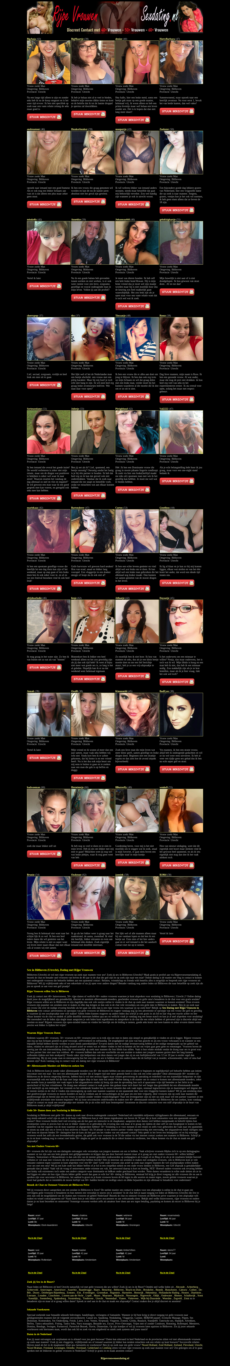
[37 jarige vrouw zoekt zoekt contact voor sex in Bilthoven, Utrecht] (48, 360)
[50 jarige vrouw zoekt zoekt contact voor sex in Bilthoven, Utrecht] (181, 173)
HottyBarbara (167, 39)
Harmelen (127, 1292)
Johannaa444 (122, 219)
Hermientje (77, 787)
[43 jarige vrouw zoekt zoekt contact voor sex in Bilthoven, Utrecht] (137, 173)
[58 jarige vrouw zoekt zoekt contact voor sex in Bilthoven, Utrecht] (181, 360)
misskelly (32, 219)
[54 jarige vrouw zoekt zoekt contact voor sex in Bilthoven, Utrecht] (48, 919)
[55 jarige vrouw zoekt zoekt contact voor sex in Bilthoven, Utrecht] (181, 263)
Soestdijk (33, 1298)
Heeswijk (138, 1292)
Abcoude (180, 1287)
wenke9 (164, 787)
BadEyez (164, 691)
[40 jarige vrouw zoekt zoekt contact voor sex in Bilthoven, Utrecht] (137, 83)
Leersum (31, 1295)
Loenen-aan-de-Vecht (72, 1295)
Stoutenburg (74, 1298)
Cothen (193, 1289)
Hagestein (115, 1292)
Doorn (36, 1292)
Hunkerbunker (79, 129)
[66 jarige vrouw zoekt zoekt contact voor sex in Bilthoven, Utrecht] (93, 831)
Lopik (89, 1295)
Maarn (97, 1295)
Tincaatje (120, 315)
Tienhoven (88, 1298)
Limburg (106, 1348)
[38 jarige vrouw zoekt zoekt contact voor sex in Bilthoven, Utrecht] (93, 735)
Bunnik (159, 1289)
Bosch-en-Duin (133, 1289)
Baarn (97, 1289)
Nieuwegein (132, 1295)
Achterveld (32, 1289)
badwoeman (33, 787)
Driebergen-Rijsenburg (53, 1292)
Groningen (59, 1348)
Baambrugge (85, 1289)
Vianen (122, 1298)
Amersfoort (60, 1289)
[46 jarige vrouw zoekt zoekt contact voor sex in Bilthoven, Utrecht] (48, 173)
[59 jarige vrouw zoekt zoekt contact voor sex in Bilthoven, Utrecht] (93, 173)
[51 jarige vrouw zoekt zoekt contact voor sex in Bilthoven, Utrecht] (48, 453)
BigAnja (31, 39)
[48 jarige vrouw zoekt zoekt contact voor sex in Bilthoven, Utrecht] (137, 360)
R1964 (163, 874)
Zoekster (164, 129)
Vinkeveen (133, 1298)
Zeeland (178, 1345)
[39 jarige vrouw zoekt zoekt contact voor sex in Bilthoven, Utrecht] (93, 83)
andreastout (33, 129)
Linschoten (54, 1295)
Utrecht (99, 1298)
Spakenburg (60, 1298)
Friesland (48, 1348)
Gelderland (93, 1348)
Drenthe (70, 1348)
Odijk (156, 1295)
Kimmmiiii (121, 691)
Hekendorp (151, 1292)
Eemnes (71, 1292)
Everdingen (89, 1292)
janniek (119, 874)
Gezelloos (165, 507)
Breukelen (148, 1289)
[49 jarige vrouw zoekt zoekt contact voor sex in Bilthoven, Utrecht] (137, 831)
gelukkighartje (168, 219)
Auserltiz (72, 1289)
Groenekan (102, 1292)
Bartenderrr (77, 507)
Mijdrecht (119, 1295)
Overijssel (81, 1348)
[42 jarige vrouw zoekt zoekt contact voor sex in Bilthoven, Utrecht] (48, 263)
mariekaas (32, 507)
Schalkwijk (189, 1295)
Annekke (76, 219)
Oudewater (166, 1295)
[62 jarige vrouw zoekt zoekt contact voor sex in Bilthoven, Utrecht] (137, 453)
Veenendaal (111, 1298)
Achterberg (192, 1287)
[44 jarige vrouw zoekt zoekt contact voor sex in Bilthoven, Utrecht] (181, 552)
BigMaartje (77, 39)
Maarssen (107, 1295)
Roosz (163, 315)
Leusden (42, 1295)
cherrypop (32, 315)
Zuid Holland (165, 1345)
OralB (74, 691)
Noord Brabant (34, 1348)
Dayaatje (164, 598)
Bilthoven (119, 1289)
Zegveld (178, 1298)
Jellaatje (120, 598)
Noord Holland (149, 1345)
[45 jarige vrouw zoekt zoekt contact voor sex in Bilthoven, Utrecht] (181, 642)
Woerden (166, 1298)
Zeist (186, 1298)
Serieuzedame (34, 408)
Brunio (30, 874)
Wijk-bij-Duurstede (150, 1298)
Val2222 (164, 408)
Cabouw (183, 1289)
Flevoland (188, 1345)
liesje (74, 598)
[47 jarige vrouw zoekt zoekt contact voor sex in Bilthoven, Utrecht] (181, 83)
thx (73, 315)
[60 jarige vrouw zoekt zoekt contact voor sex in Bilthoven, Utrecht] (48, 831)
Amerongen (46, 1289)
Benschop (107, 1289)
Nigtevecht (145, 1295)
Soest (200, 1295)
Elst (79, 1292)
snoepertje (120, 129)
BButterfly (121, 787)
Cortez (119, 507)
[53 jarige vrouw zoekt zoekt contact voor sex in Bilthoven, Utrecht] (93, 453)
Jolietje (75, 408)
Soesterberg (46, 1298)
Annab (30, 691)
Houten (185, 1292)
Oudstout (76, 874)
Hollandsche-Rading (169, 1292)
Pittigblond (121, 408)
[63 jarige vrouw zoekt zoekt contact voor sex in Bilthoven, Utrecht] (48, 83)
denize (118, 39)
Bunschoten (171, 1289)
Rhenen (178, 1295)
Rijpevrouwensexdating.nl (115, 1358)
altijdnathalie (34, 598)
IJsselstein (196, 1292)
